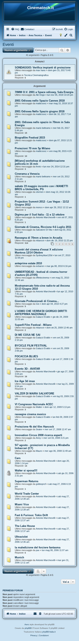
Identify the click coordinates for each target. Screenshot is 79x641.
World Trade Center (27, 493)
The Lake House (25, 525)
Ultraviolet (21, 536)
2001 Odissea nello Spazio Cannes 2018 (40, 100)
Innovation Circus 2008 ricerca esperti (38, 435)
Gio (37, 304)
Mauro (39, 451)
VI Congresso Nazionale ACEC (34, 404)
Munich (19, 557)
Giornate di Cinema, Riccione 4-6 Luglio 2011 (43, 226)
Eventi (8, 44)
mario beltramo (43, 128)
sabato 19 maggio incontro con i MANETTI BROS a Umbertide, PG (41, 188)
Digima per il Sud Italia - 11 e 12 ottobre (39, 214)
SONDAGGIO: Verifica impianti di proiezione (42, 67)
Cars (17, 458)
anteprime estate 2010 (28, 263)
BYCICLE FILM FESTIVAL (31, 345)
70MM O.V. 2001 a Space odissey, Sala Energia (44, 92)
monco (39, 207)
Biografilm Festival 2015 (30, 137)
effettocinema (42, 277)
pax (38, 550)
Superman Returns (26, 481)
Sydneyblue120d (44, 255)
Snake (39, 429)
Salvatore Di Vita (44, 229)
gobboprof (41, 484)
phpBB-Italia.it (49, 632)
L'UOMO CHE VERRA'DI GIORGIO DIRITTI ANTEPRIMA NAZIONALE (41, 313)
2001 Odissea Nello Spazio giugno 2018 (39, 111)
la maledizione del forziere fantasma (37, 547)
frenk (38, 166)
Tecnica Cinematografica (36, 75)
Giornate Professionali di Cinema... (37, 301)
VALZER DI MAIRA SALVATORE (34, 393)
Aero (27, 624)
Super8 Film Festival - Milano (33, 324)
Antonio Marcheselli (45, 217)
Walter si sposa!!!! (26, 470)
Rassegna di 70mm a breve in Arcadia (38, 237)
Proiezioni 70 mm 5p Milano (32, 148)
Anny (38, 438)
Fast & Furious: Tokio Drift (31, 515)
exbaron (40, 266)
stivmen (40, 192)
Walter (39, 407)
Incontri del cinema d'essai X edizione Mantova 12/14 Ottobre (39, 251)
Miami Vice (22, 504)
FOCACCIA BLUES (26, 356)
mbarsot (40, 240)
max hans (41, 70)
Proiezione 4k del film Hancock (34, 426)
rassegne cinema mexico (30, 414)
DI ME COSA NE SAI (27, 334)
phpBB (28, 628)
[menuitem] (15, 29)
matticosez (41, 103)
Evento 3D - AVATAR (27, 368)
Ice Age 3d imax (25, 381)
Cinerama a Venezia (27, 173)
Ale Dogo (40, 95)
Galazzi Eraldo (43, 317)
